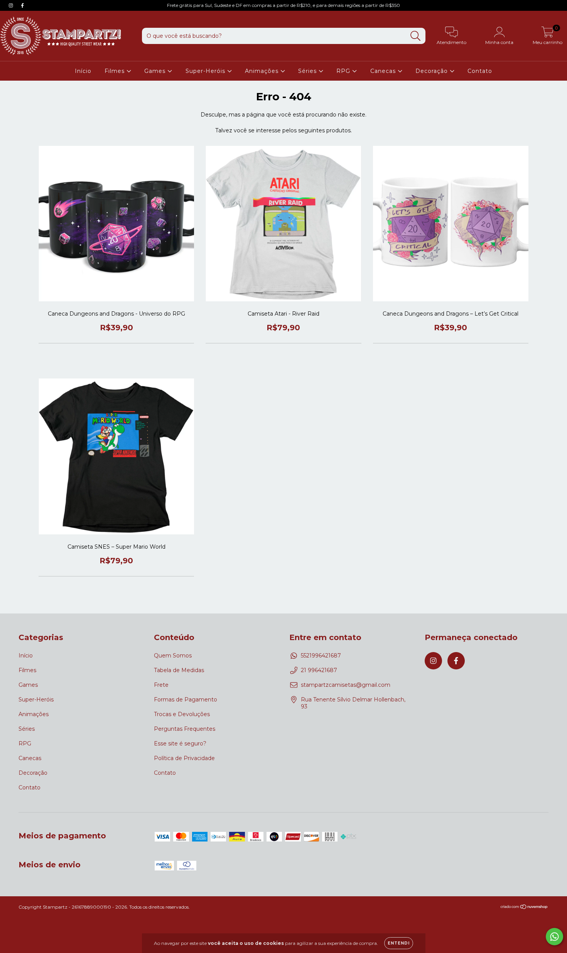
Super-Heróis (206, 71)
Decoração (432, 71)
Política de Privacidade (184, 758)
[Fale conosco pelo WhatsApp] (554, 936)
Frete (161, 684)
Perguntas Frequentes (184, 728)
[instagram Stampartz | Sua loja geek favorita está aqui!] (11, 5)
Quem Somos (173, 655)
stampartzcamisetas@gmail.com (345, 684)
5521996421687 (321, 655)
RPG (344, 71)
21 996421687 (319, 670)
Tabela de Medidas (179, 670)
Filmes (116, 71)
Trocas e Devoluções (182, 714)
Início (83, 71)
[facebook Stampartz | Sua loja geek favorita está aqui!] (22, 5)
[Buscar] (416, 36)
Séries (308, 71)
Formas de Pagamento (185, 699)
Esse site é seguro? (180, 743)
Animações (262, 71)
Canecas (384, 71)
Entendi (399, 943)
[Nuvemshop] (524, 908)
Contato (479, 71)
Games (155, 71)
